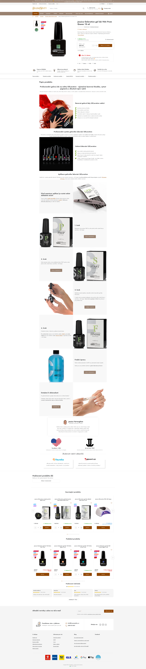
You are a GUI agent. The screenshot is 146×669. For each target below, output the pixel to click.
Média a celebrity (56, 644)
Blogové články (56, 646)
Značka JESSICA (69, 76)
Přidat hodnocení (46, 480)
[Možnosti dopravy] (47, 657)
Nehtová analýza (35, 648)
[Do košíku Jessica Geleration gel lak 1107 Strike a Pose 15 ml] (87, 574)
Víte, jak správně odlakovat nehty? (80, 643)
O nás (54, 642)
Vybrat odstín (90, 307)
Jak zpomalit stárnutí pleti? (78, 637)
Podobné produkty (92, 76)
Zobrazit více (73, 599)
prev (33, 510)
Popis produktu (36, 76)
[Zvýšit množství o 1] (97, 46)
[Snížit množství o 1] (93, 46)
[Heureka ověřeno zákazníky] (98, 657)
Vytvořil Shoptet (73, 666)
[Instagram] (103, 625)
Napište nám (35, 3)
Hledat (83, 8)
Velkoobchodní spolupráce (37, 644)
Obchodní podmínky (57, 637)
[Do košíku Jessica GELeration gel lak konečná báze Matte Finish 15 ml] (67, 527)
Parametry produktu (47, 76)
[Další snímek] (75, 38)
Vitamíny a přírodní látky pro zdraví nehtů (81, 640)
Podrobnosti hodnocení (94, 26)
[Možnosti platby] (83, 657)
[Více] (110, 13)
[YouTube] (106, 625)
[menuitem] (36, 13)
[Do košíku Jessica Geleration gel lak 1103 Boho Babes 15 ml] (67, 574)
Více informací (81, 35)
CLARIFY (60, 200)
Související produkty (80, 76)
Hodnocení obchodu (42, 3)
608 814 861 (92, 7)
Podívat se (56, 406)
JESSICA (82, 50)
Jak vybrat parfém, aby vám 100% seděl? (81, 646)
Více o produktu (89, 236)
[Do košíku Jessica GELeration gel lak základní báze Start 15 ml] (87, 527)
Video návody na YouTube (37, 646)
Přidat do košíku (105, 45)
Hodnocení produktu (58, 76)
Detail (103, 527)
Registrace (111, 3)
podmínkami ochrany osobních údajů (94, 614)
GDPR (54, 639)
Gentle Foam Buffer (52, 198)
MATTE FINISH (59, 335)
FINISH (63, 334)
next (112, 510)
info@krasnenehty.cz (73, 623)
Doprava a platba (51, 3)
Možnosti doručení (110, 39)
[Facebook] (100, 625)
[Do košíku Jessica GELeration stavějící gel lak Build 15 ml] (47, 527)
